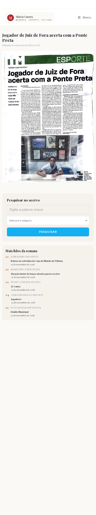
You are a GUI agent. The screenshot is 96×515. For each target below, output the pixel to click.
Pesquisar (48, 231)
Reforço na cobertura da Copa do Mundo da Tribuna (37, 260)
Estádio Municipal (26, 311)
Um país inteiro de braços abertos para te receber (35, 273)
